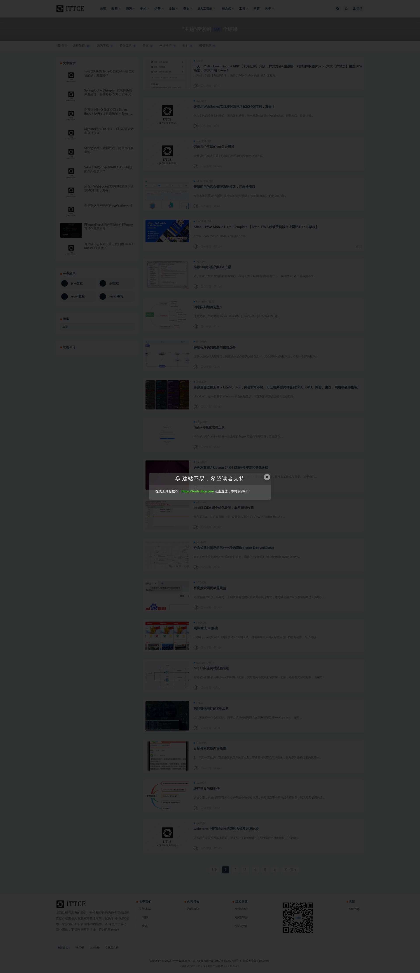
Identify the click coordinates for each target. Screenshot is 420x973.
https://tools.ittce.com (198, 491)
